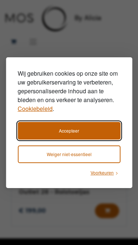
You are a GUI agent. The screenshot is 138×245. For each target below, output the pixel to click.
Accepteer (69, 130)
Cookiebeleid (35, 108)
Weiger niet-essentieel (69, 154)
